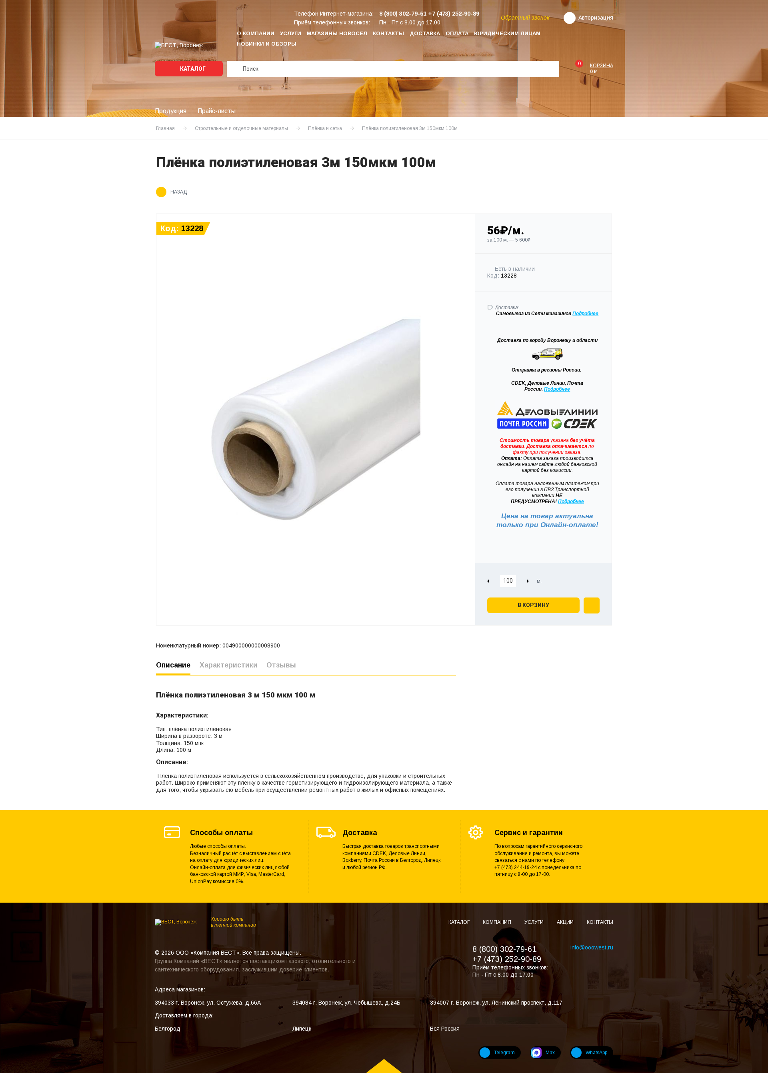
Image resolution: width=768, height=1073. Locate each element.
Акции (566, 922)
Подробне (584, 313)
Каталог (192, 69)
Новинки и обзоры (266, 44)
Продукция (170, 111)
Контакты (388, 33)
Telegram (504, 1052)
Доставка (425, 33)
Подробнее (557, 389)
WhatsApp (596, 1052)
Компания (497, 922)
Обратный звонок (525, 17)
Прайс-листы (217, 111)
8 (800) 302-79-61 (504, 949)
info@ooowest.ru (591, 947)
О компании (255, 33)
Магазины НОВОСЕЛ (337, 33)
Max (550, 1052)
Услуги (290, 33)
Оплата (457, 33)
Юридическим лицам (507, 33)
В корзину (533, 605)
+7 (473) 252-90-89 (506, 959)
